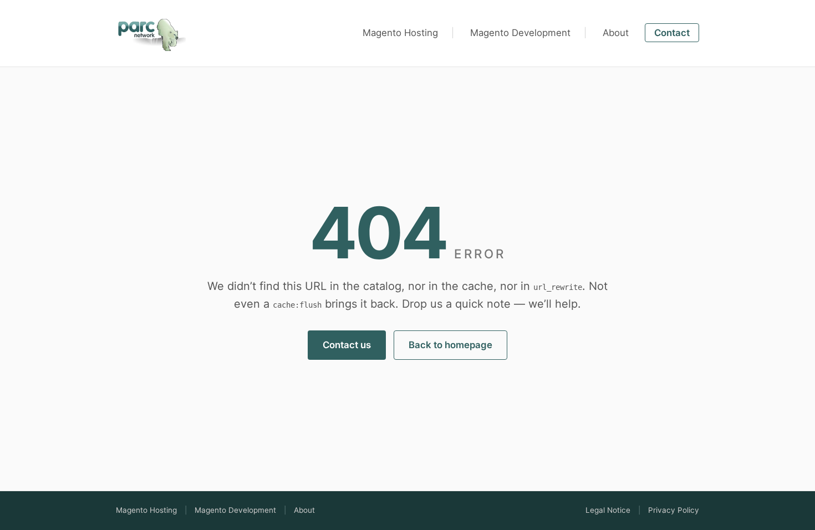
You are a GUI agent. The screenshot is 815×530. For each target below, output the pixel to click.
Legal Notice (607, 510)
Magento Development (520, 32)
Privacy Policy (673, 510)
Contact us (347, 344)
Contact (672, 32)
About (616, 32)
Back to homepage (450, 344)
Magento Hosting (400, 32)
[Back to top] (151, 31)
